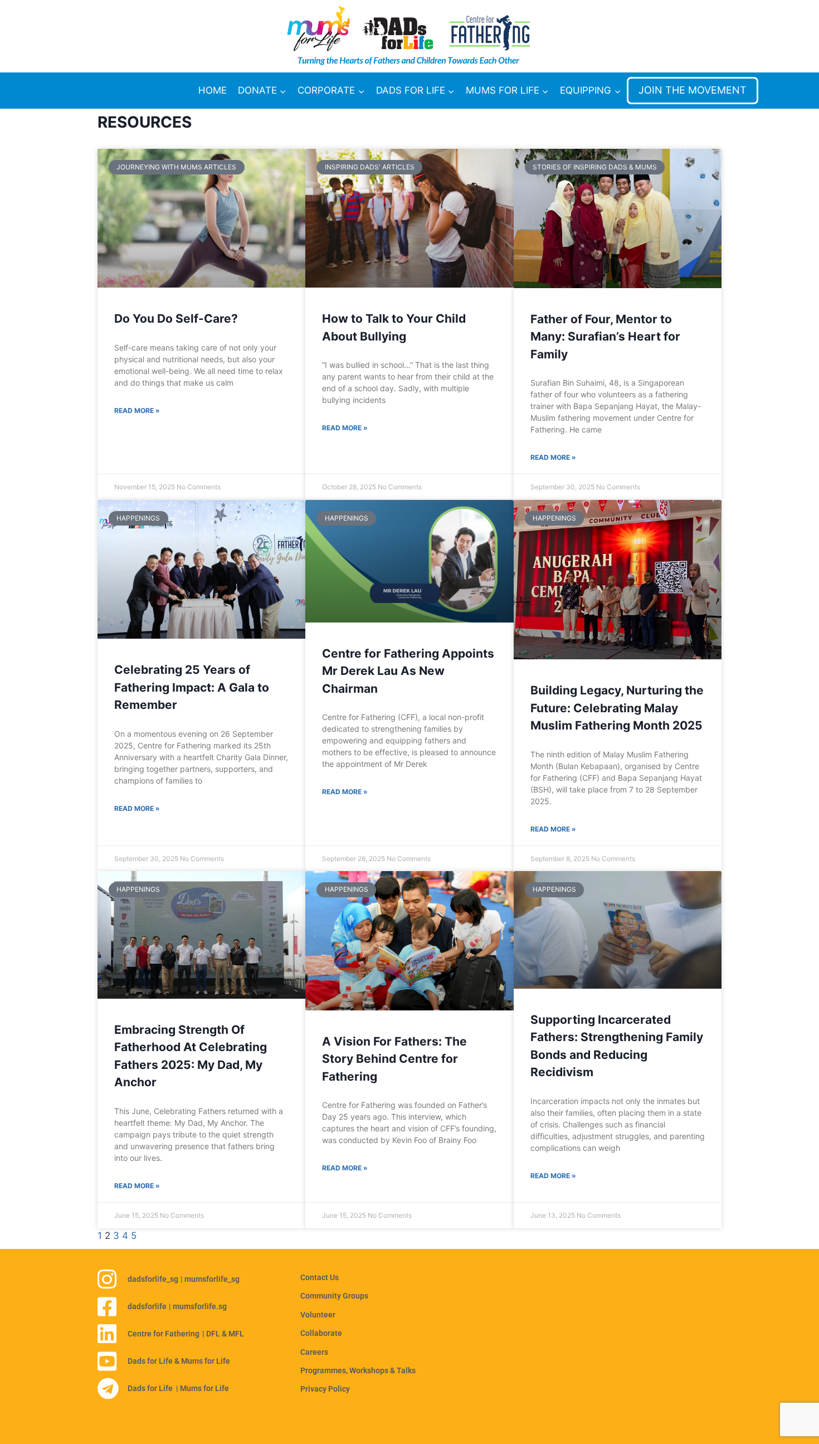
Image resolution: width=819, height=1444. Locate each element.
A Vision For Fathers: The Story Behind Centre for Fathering (394, 1058)
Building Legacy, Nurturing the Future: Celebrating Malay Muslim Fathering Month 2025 (617, 707)
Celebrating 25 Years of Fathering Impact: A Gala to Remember (191, 687)
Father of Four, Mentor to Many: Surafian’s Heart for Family (605, 336)
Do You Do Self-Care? (176, 318)
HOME (212, 90)
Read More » (137, 410)
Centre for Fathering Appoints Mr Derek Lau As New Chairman (408, 671)
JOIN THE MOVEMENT (692, 90)
